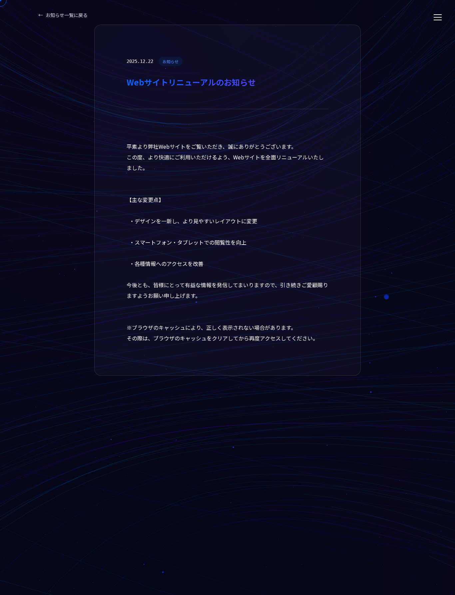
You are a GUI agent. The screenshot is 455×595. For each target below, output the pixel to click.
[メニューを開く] (437, 17)
